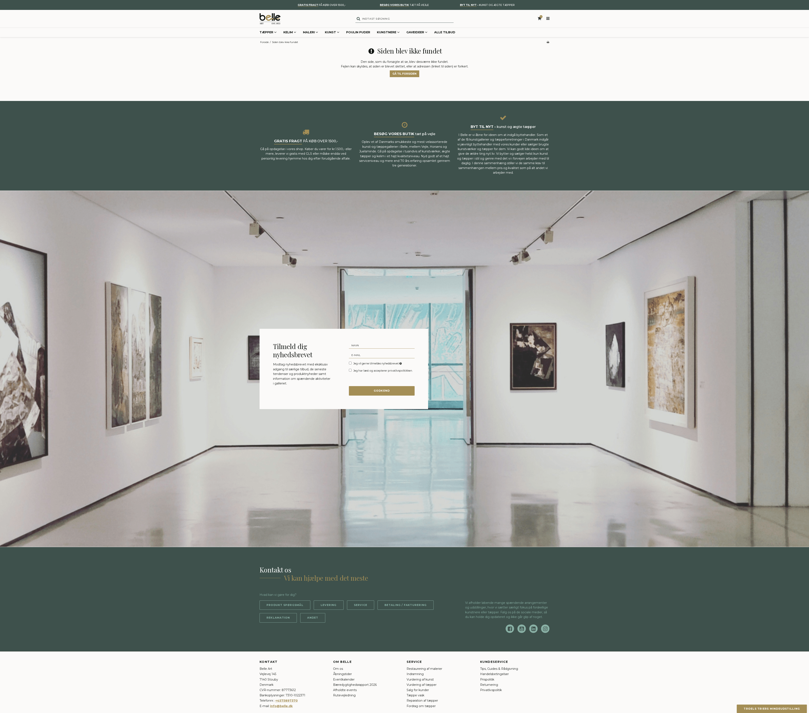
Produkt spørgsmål (285, 605)
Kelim (288, 32)
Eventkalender (344, 679)
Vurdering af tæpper (422, 685)
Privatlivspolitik (491, 690)
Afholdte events (345, 690)
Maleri (309, 32)
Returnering (489, 685)
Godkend (382, 390)
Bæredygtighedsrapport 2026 (355, 685)
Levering (329, 605)
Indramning (415, 674)
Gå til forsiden (404, 73)
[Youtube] (521, 628)
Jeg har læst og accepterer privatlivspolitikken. (383, 370)
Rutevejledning (344, 695)
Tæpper (266, 32)
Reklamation (278, 617)
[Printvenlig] (547, 42)
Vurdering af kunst (420, 679)
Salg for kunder (418, 690)
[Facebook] (510, 628)
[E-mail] (382, 355)
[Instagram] (545, 628)
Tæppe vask (415, 695)
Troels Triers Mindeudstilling (772, 708)
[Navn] (382, 345)
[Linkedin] (533, 628)
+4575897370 (286, 700)
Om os (338, 669)
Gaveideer (415, 32)
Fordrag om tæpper (421, 706)
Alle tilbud (444, 32)
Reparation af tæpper (422, 700)
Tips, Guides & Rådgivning (499, 669)
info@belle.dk (281, 706)
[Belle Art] (270, 18)
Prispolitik (487, 679)
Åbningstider (342, 674)
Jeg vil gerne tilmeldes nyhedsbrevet (377, 363)
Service (360, 605)
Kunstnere (386, 32)
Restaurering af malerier (424, 669)
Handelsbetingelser (494, 674)
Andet (312, 617)
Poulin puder (358, 32)
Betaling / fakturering (405, 605)
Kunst (330, 32)
